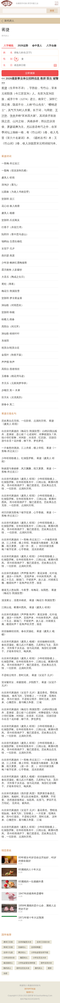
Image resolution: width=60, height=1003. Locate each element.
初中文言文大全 (22, 968)
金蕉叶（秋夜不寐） (13, 354)
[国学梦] (8, 3)
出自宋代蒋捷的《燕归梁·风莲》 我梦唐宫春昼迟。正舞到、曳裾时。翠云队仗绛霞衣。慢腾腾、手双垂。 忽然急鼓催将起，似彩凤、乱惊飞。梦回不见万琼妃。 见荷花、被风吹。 (29, 798)
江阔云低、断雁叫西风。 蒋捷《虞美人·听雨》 (27, 607)
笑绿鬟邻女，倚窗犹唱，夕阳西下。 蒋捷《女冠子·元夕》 (29, 684)
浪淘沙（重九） (10, 184)
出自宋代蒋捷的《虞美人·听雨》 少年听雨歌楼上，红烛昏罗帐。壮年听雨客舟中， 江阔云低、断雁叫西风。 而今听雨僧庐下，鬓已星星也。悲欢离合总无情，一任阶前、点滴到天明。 (29, 500)
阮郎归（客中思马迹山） (15, 234)
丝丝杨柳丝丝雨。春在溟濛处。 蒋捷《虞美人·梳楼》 (28, 633)
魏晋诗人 (24, 958)
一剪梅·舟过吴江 (11, 163)
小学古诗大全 (9, 958)
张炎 (12, 115)
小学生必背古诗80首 (26, 963)
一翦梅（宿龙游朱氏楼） (15, 170)
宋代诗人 (9, 20)
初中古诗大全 (46, 963)
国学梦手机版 (30, 989)
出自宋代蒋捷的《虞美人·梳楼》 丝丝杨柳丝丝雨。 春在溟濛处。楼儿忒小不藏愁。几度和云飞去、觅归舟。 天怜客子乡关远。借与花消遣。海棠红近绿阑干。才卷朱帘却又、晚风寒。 (30, 646)
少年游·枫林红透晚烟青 (14, 262)
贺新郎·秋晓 (8, 312)
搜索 (52, 10)
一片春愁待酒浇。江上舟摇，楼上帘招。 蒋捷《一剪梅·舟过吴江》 (29, 449)
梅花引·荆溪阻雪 (11, 291)
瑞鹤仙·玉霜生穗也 (12, 241)
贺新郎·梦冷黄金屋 (12, 298)
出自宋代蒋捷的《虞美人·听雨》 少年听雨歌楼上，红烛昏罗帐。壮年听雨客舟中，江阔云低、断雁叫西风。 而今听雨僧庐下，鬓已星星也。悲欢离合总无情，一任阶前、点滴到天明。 (30, 484)
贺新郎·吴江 (8, 199)
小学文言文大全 (39, 958)
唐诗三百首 (8, 942)
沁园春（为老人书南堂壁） (16, 191)
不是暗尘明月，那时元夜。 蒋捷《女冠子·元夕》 (28, 675)
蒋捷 (4, 88)
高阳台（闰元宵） (11, 326)
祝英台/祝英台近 (10, 347)
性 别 (7, 58)
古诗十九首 (8, 952)
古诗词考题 (35, 947)
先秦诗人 (22, 947)
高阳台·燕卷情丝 (11, 369)
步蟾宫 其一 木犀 (11, 390)
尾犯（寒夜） (9, 284)
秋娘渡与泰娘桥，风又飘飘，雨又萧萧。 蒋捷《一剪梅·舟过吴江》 (29, 470)
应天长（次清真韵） (13, 397)
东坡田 (5, 340)
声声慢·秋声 (8, 362)
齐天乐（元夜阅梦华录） (15, 383)
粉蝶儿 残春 (8, 319)
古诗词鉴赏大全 (24, 942)
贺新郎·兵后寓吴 (11, 220)
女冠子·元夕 (8, 248)
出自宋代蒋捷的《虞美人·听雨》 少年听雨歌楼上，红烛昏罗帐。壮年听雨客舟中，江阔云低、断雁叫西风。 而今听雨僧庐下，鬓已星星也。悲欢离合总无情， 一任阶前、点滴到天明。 (30, 527)
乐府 (5, 973)
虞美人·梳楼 (8, 213)
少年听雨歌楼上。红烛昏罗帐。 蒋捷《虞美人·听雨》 (28, 460)
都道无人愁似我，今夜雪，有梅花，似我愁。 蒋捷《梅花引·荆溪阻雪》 (29, 591)
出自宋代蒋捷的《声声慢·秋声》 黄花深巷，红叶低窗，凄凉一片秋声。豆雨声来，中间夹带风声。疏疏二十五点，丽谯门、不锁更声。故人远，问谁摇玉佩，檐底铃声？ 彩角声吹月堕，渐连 (30, 619)
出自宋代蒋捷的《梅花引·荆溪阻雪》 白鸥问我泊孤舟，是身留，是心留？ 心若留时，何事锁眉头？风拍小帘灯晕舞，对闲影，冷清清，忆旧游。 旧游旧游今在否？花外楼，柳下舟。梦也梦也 (29, 436)
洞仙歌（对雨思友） (13, 305)
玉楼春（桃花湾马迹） (14, 376)
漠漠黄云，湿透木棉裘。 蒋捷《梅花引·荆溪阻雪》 (29, 600)
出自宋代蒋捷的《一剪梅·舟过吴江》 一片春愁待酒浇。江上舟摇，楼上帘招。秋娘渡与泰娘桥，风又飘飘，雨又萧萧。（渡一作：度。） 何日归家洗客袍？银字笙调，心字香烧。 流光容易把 (30, 544)
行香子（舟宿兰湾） (13, 227)
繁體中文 (30, 992)
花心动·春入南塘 (11, 206)
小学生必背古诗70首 (39, 952)
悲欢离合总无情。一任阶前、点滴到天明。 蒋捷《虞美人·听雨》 (28, 422)
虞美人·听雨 (8, 177)
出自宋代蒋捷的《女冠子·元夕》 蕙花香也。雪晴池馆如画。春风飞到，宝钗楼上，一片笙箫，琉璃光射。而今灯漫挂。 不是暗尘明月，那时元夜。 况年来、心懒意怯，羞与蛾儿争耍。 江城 (29, 815)
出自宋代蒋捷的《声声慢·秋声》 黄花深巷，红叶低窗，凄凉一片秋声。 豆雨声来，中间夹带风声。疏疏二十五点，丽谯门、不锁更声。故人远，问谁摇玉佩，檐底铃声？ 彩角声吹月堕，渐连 (30, 578)
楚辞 (50, 968)
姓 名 (7, 52)
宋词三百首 (8, 947)
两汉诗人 (22, 952)
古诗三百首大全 (43, 942)
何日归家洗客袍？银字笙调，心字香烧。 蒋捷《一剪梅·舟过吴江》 (29, 514)
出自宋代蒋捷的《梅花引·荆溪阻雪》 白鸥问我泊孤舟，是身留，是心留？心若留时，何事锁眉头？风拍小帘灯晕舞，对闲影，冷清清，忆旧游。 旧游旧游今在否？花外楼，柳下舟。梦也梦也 (30, 714)
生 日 (7, 65)
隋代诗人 (7, 968)
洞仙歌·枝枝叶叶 (11, 333)
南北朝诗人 (8, 963)
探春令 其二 (8, 404)
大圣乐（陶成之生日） (14, 277)
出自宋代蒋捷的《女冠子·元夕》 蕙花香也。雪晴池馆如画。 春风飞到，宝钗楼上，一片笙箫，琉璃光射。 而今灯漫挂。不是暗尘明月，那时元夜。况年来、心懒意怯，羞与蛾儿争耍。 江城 (29, 697)
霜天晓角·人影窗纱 (12, 269)
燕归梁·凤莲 (8, 255)
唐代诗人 (38, 968)
